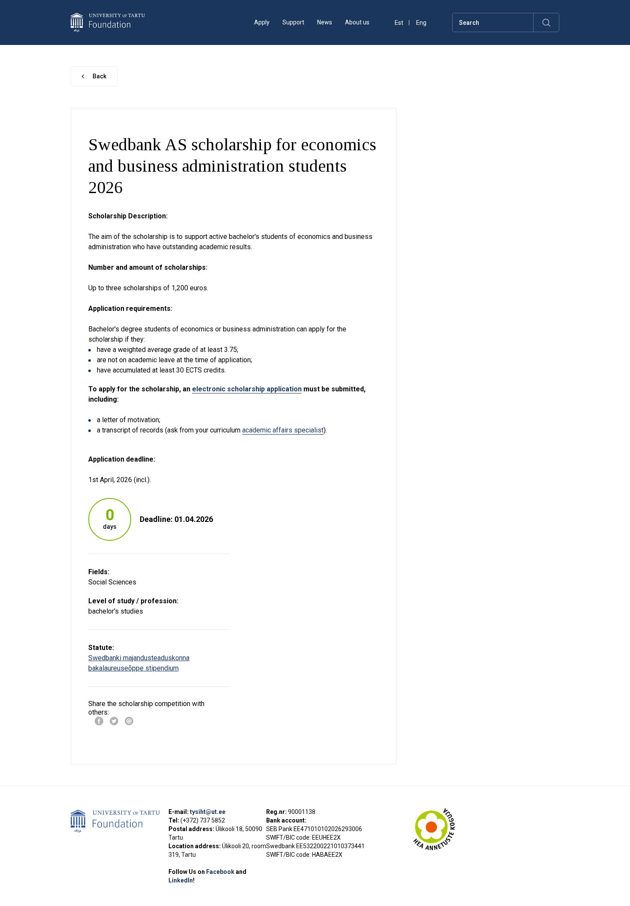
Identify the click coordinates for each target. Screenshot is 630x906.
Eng (421, 23)
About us (357, 22)
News (324, 22)
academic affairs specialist (283, 430)
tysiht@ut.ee (207, 811)
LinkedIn (180, 880)
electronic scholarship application (247, 389)
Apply (262, 22)
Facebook (221, 871)
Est (399, 23)
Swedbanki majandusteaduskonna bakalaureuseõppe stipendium (138, 663)
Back (99, 76)
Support (293, 22)
